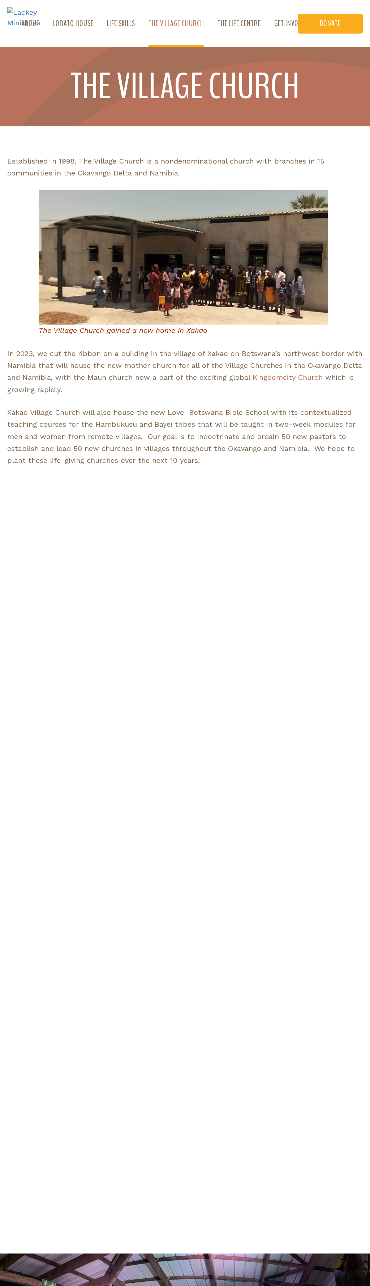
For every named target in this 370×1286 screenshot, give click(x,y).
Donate (330, 23)
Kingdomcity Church (288, 377)
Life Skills (121, 23)
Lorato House (73, 23)
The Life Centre (239, 23)
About (30, 23)
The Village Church (176, 23)
